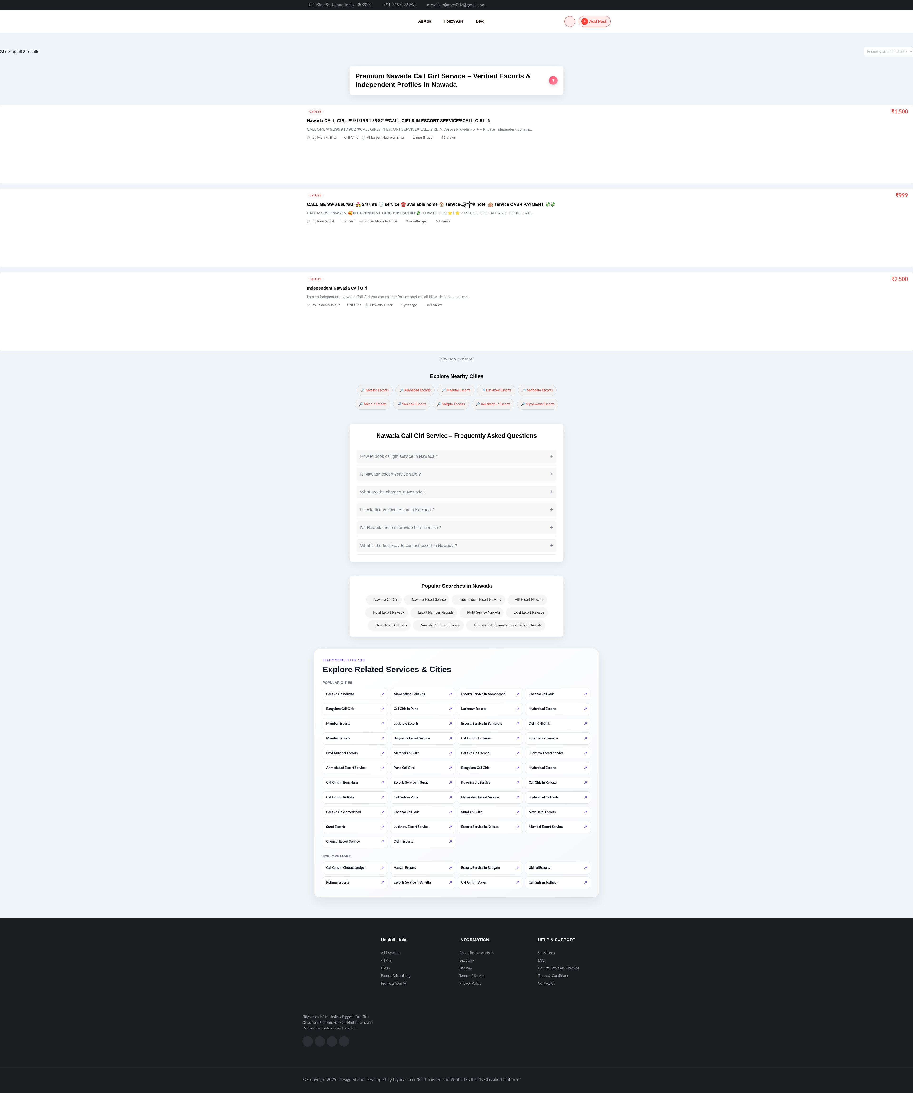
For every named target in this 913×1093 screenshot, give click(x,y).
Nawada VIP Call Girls (391, 625)
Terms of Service (472, 976)
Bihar (400, 137)
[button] (456, 80)
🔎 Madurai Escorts (456, 390)
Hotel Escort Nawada (388, 612)
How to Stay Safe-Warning (558, 968)
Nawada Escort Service (429, 599)
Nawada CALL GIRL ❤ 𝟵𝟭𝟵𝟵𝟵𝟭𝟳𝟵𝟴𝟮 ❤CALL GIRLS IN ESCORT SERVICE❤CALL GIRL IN (399, 120)
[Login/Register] (569, 21)
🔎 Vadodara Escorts (537, 390)
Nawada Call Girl (386, 599)
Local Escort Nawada (529, 612)
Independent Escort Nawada (480, 599)
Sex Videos (546, 953)
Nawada (388, 137)
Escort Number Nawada (435, 612)
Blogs (385, 968)
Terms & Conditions (553, 976)
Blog (480, 21)
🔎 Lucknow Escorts (496, 390)
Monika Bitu (326, 137)
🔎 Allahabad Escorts (415, 390)
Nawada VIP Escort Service (440, 625)
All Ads (424, 21)
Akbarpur (374, 137)
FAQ (541, 960)
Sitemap (465, 968)
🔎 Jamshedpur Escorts (493, 404)
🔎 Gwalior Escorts (375, 390)
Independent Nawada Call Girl (337, 288)
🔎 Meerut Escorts (372, 404)
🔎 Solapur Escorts (451, 404)
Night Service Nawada (483, 612)
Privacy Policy (470, 983)
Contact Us (546, 983)
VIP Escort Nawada (529, 599)
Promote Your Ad (394, 983)
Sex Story (466, 960)
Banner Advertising (395, 976)
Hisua (369, 221)
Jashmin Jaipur (328, 305)
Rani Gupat (325, 221)
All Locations (391, 953)
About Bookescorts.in (476, 953)
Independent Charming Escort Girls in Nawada (508, 625)
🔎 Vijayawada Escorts (537, 404)
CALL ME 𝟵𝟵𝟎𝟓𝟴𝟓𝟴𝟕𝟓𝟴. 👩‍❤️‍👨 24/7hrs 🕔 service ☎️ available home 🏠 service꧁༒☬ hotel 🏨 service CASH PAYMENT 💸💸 (431, 204)
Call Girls (315, 111)
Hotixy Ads (453, 21)
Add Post (598, 22)
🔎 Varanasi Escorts (411, 404)
